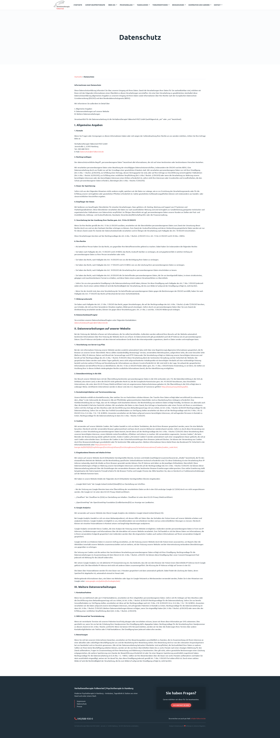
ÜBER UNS (111, 5)
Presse (79, 706)
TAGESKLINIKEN (142, 5)
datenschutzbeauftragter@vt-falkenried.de (91, 323)
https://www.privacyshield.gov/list (175, 387)
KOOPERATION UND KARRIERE (199, 5)
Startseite (78, 77)
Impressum (81, 701)
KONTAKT (217, 5)
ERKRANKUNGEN (178, 5)
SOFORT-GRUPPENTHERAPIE (95, 5)
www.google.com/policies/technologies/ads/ (103, 581)
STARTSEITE (78, 5)
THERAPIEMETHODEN (160, 5)
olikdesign (189, 726)
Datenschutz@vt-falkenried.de (92, 151)
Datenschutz (82, 704)
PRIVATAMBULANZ (126, 5)
